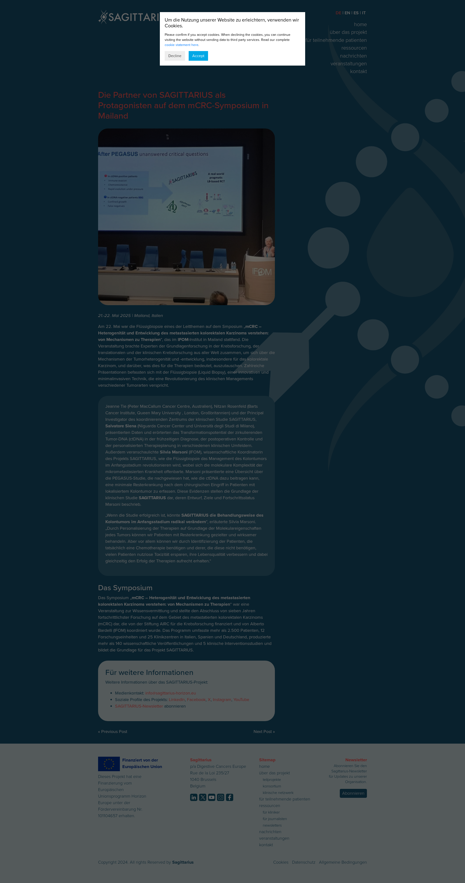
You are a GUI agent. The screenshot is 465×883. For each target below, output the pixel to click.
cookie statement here (181, 44)
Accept (198, 56)
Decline (174, 56)
